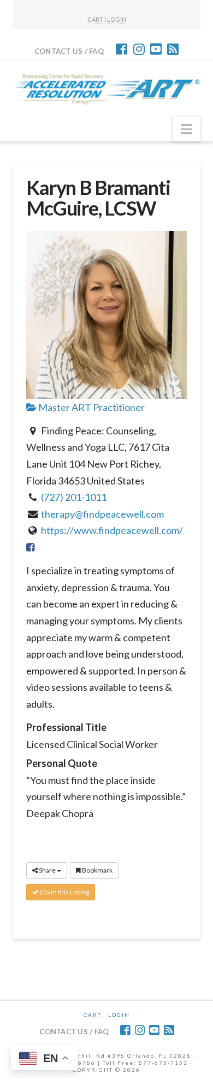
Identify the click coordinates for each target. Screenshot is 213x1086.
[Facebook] (121, 49)
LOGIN (116, 19)
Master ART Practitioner (91, 407)
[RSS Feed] (173, 49)
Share (47, 870)
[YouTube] (156, 49)
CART (95, 19)
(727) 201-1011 (73, 497)
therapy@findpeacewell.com (102, 514)
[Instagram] (139, 49)
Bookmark (97, 870)
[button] (186, 129)
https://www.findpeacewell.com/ (112, 530)
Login (119, 1014)
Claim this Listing (64, 892)
